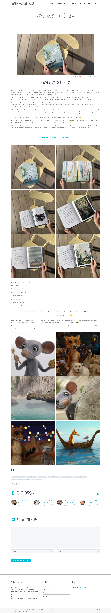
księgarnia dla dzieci (54, 476)
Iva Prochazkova (42, 476)
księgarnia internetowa (67, 476)
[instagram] (99, 609)
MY (95, 3)
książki (60, 3)
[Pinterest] (80, 76)
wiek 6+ (49, 77)
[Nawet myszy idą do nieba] (33, 167)
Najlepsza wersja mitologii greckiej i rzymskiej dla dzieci (69, 502)
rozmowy (66, 3)
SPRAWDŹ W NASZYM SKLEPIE (55, 138)
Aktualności (46, 590)
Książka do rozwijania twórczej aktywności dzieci (47, 502)
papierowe (28, 77)
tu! (88, 311)
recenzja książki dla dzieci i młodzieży (21, 479)
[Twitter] (75, 76)
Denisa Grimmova (32, 476)
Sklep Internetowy (48, 586)
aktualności (52, 3)
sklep (79, 3)
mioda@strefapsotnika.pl (85, 587)
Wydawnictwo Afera (37, 479)
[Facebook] (73, 76)
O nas (44, 593)
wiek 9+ (55, 77)
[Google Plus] (77, 76)
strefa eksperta (88, 3)
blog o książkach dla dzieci (18, 476)
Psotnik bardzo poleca (38, 77)
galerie (74, 3)
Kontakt (45, 596)
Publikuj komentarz (21, 560)
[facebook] (97, 609)
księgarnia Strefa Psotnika (80, 476)
